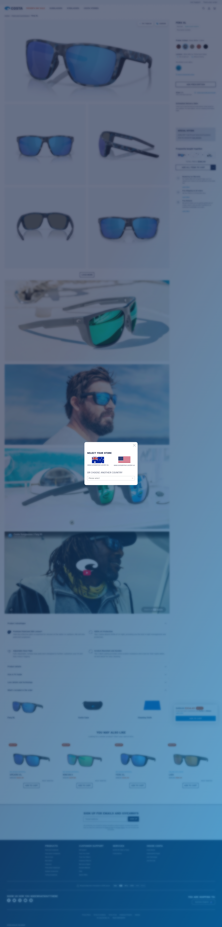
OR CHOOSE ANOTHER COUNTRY (104, 472)
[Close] (134, 445)
